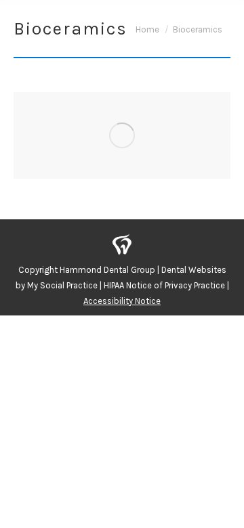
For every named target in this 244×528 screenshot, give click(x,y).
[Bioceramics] (122, 135)
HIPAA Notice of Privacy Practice (164, 285)
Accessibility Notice (122, 301)
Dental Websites (193, 270)
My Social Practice (61, 285)
